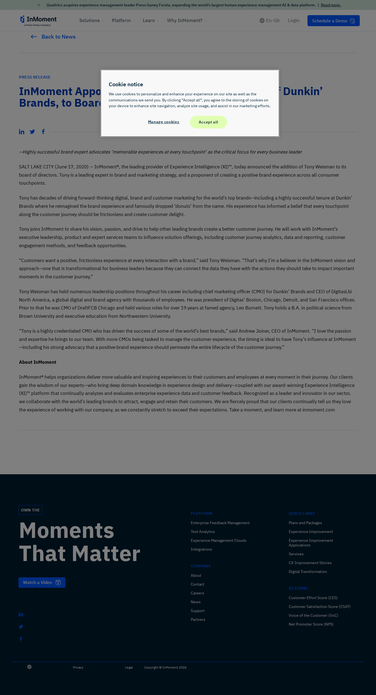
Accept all (208, 122)
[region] (189, 103)
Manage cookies (163, 121)
